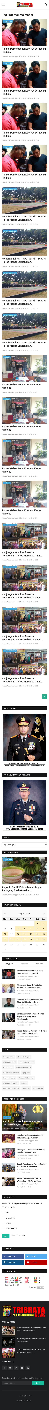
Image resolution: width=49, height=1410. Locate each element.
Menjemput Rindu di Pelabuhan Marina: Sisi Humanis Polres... (29, 986)
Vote (6, 1236)
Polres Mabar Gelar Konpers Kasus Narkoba (21, 386)
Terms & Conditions (23, 1400)
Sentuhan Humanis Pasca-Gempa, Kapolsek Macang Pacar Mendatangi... (30, 1016)
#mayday (26, 1088)
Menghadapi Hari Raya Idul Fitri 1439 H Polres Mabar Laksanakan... (24, 218)
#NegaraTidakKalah (26, 1078)
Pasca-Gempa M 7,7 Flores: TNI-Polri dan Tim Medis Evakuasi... (32, 1032)
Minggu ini (9, 964)
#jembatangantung (23, 1067)
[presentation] (38, 861)
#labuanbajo (8, 1067)
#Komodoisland (9, 1078)
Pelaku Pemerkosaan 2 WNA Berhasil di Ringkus (24, 50)
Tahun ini (39, 964)
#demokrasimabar (26, 1062)
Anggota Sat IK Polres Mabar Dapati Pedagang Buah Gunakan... (22, 889)
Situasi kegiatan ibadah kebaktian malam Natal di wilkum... (31, 1340)
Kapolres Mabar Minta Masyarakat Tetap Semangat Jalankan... (31, 1136)
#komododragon (23, 1057)
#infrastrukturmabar (11, 1072)
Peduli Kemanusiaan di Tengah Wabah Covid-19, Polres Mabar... (30, 1179)
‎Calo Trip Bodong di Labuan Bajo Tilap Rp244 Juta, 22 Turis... (30, 1000)
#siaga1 (24, 1083)
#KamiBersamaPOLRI (11, 1088)
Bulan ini (24, 964)
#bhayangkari (8, 1057)
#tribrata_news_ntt (10, 1083)
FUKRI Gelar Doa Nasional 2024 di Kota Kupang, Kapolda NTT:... (31, 1351)
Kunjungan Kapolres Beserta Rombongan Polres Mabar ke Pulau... (22, 554)
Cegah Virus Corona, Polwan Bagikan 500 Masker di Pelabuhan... (31, 1165)
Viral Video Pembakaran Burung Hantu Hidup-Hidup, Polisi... (30, 972)
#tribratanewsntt (9, 1062)
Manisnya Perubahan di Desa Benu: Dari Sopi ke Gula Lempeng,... (31, 1328)
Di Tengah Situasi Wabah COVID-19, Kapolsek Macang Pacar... (31, 1151)
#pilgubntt (26, 1072)
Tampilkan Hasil (18, 1236)
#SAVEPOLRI (38, 1088)
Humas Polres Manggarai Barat (13, 56)
